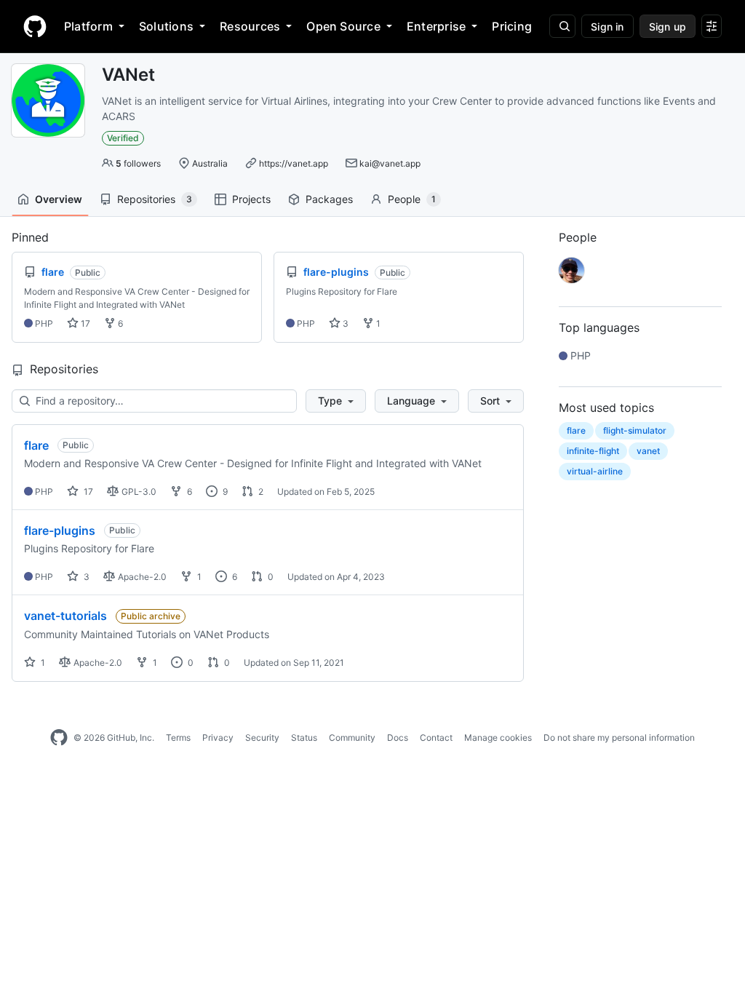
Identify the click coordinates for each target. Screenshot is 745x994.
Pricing (512, 26)
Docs (397, 737)
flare (36, 445)
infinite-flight (593, 450)
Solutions (166, 26)
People (412, 199)
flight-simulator (634, 430)
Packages (329, 199)
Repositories (154, 199)
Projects (251, 199)
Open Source (343, 26)
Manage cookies (498, 737)
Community (352, 737)
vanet (648, 450)
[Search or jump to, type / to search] (562, 26)
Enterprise (436, 26)
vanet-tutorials (65, 615)
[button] (336, 401)
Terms (178, 737)
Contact (436, 737)
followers (138, 163)
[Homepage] (35, 26)
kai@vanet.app (390, 163)
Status (304, 737)
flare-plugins (59, 530)
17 (84, 323)
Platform (88, 26)
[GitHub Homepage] (59, 737)
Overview (58, 199)
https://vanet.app (293, 163)
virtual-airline (595, 471)
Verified (123, 137)
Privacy (218, 737)
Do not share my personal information (619, 737)
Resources (250, 26)
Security (262, 737)
